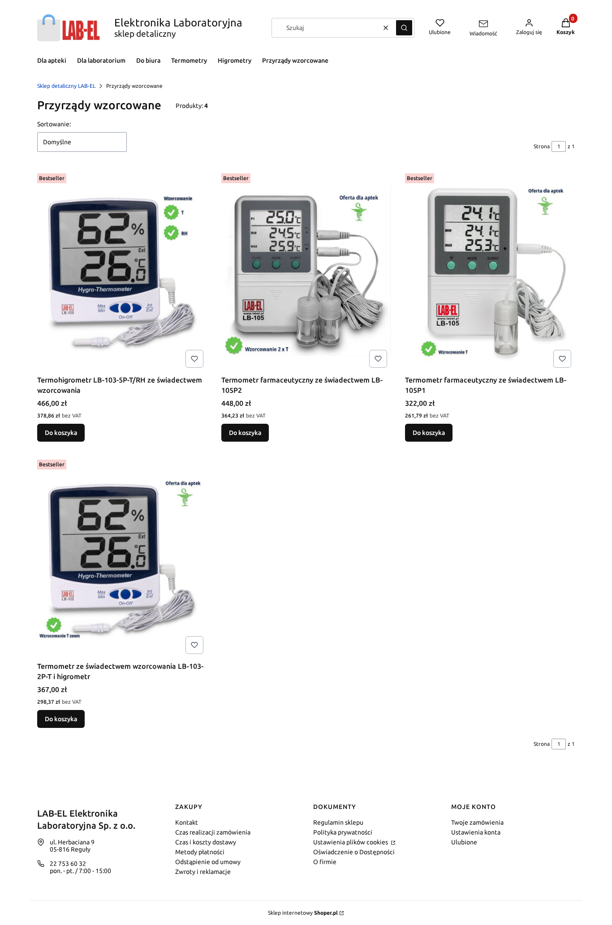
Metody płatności (199, 852)
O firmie (324, 861)
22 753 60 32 (68, 863)
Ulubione (464, 842)
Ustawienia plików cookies (351, 842)
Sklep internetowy (303, 913)
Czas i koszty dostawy (205, 842)
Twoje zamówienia (477, 822)
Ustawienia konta (475, 832)
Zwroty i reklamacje (203, 871)
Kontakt (186, 822)
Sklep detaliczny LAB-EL (66, 86)
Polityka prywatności (342, 832)
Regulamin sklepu (338, 822)
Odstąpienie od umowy (208, 861)
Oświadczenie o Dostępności (354, 852)
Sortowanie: (54, 124)
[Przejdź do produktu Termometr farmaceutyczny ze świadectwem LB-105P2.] (306, 270)
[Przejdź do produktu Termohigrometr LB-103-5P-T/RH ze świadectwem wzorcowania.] (122, 270)
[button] (404, 27)
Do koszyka (61, 432)
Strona (542, 146)
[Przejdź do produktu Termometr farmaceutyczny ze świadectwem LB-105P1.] (490, 270)
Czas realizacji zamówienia (212, 832)
